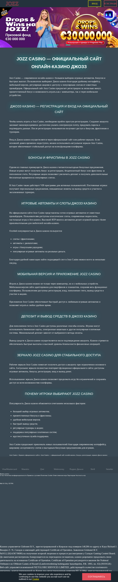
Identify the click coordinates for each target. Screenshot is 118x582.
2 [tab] (55, 36)
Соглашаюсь (96, 576)
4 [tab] (67, 36)
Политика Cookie (46, 466)
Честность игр (81, 466)
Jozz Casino (13, 445)
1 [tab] (49, 36)
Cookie (35, 579)
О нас (2, 466)
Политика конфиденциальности (15, 466)
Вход (94, 3)
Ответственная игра (60, 466)
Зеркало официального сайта (29, 445)
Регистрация (110, 3)
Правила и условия (33, 466)
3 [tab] (61, 36)
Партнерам (71, 466)
